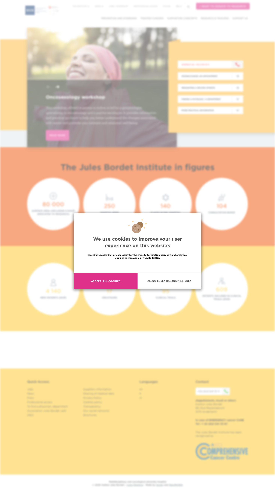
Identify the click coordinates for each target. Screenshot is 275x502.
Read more (137, 266)
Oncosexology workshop (75, 97)
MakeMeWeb (176, 484)
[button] (48, 87)
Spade (159, 484)
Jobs (30, 389)
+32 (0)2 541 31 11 (208, 391)
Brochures (90, 415)
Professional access (145, 6)
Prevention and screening (119, 18)
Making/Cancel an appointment (199, 76)
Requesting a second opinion (198, 88)
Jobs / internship (118, 6)
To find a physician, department (47, 406)
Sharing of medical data (98, 393)
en (177, 6)
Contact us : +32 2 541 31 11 (195, 64)
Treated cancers (152, 18)
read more (57, 135)
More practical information (197, 110)
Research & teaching (215, 18)
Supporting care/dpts (182, 18)
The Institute (79, 6)
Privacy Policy (92, 397)
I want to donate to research (223, 6)
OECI (30, 415)
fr (140, 393)
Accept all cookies (105, 281)
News (98, 6)
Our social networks (96, 410)
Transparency (92, 406)
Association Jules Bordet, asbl (46, 410)
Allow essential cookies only (169, 281)
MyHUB (166, 6)
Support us (240, 18)
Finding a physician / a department (201, 99)
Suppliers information (97, 389)
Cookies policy (92, 402)
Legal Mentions (135, 484)
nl (140, 397)
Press (30, 397)
